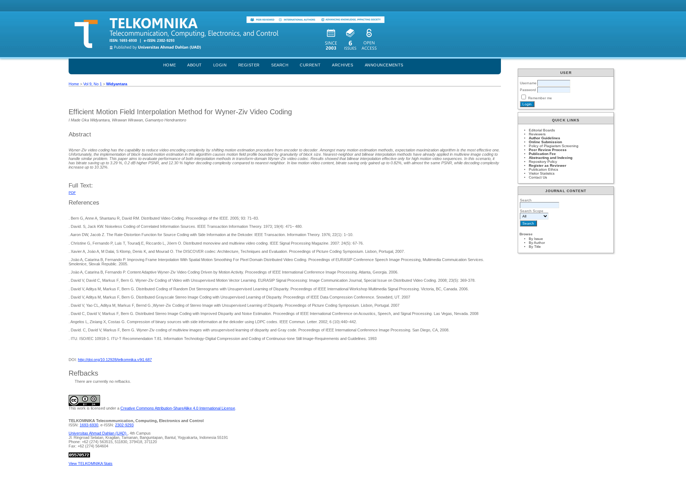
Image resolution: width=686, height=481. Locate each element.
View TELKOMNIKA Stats (91, 463)
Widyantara (116, 84)
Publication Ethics (543, 169)
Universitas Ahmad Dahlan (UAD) (98, 433)
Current (310, 65)
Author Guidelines (544, 138)
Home (169, 65)
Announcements (384, 65)
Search (279, 65)
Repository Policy (543, 162)
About (194, 65)
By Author (537, 243)
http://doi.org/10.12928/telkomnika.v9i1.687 (115, 359)
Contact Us (538, 177)
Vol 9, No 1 (92, 84)
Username (528, 83)
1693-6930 (89, 425)
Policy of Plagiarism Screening (553, 146)
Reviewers (537, 134)
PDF (72, 193)
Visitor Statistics (542, 173)
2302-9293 (124, 425)
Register (249, 65)
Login (220, 65)
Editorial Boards (542, 130)
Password (528, 90)
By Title (535, 247)
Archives (342, 65)
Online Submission (545, 142)
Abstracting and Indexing (550, 158)
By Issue (536, 239)
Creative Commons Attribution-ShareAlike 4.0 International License (177, 408)
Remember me (540, 98)
